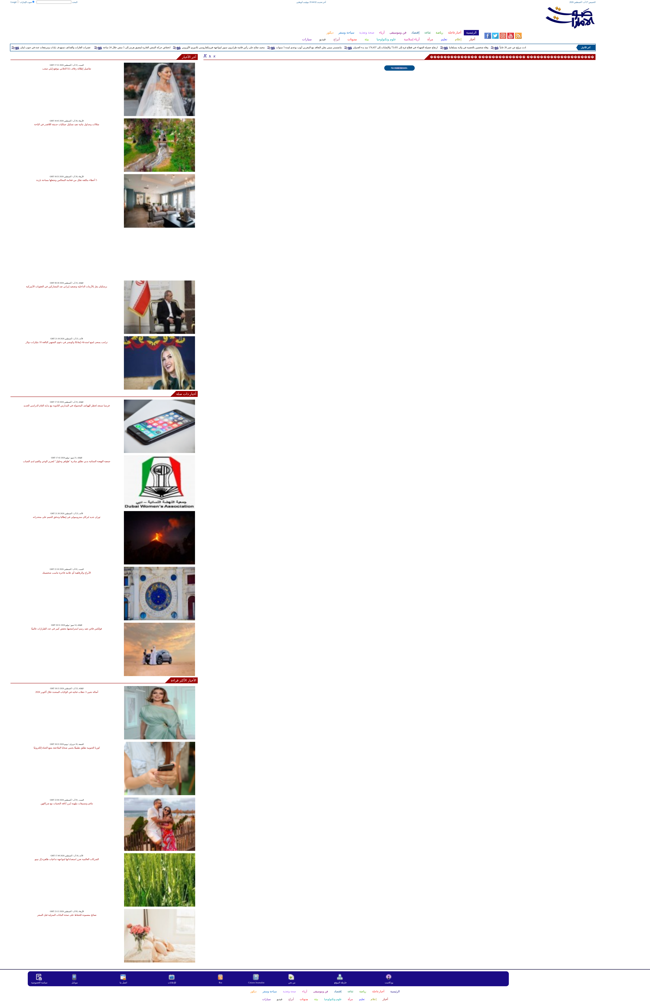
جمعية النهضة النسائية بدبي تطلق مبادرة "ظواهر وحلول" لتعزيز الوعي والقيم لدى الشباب (66, 461)
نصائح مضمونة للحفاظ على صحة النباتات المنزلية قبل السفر (66, 915)
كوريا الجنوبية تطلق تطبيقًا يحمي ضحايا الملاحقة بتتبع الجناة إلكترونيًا (67, 748)
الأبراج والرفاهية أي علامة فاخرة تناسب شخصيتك (66, 573)
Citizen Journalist (256, 982)
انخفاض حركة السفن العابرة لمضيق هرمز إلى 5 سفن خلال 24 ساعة (200, 47)
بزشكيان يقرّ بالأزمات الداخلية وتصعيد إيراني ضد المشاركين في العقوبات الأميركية (66, 286)
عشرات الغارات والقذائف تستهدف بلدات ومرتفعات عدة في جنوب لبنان (118, 47)
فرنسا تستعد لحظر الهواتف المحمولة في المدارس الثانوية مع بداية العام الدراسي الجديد (67, 405)
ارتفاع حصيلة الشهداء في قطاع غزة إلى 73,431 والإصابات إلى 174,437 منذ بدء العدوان (458, 47)
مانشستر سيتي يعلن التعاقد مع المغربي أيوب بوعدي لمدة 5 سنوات (372, 47)
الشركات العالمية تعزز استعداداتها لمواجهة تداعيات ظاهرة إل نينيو (67, 859)
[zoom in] (205, 55)
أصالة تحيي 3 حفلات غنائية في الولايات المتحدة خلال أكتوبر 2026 (66, 692)
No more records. (399, 68)
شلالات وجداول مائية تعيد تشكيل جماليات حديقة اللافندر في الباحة (66, 124)
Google (13, 2)
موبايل (75, 982)
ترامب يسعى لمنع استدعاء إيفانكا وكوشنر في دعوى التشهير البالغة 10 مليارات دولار (67, 342)
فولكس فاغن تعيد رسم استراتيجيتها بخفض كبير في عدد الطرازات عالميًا (66, 628)
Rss (221, 982)
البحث (74, 2)
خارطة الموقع (340, 982)
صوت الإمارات (26, 2)
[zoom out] (214, 55)
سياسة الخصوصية (39, 982)
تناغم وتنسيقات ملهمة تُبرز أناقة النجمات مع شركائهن (67, 803)
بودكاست (389, 982)
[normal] (209, 55)
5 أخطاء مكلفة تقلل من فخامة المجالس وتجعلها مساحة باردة (66, 180)
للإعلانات (172, 982)
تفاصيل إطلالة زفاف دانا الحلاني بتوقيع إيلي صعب (66, 68)
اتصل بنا (123, 982)
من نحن (291, 982)
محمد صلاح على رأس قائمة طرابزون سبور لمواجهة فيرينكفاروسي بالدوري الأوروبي (286, 47)
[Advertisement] (244, 15)
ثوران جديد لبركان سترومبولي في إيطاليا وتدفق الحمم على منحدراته (66, 517)
